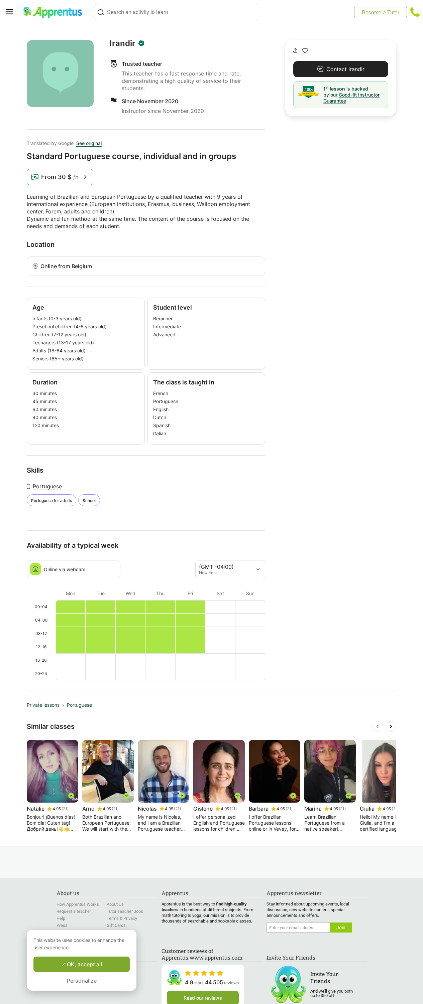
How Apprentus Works (78, 904)
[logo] (55, 12)
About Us (115, 904)
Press (62, 925)
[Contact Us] (415, 12)
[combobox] (176, 12)
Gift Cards (116, 925)
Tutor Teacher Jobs (125, 911)
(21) (65, 808)
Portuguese (47, 486)
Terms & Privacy (122, 918)
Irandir (122, 43)
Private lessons (43, 705)
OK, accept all (84, 964)
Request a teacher (74, 911)
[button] (305, 50)
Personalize (82, 980)
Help (61, 918)
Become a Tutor (380, 12)
